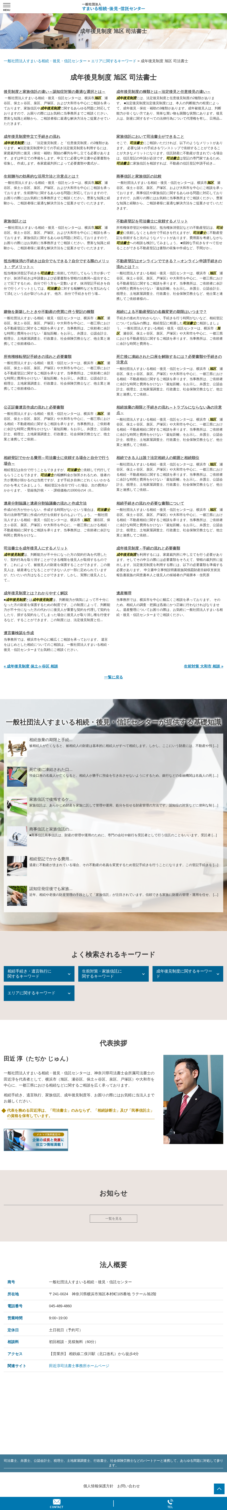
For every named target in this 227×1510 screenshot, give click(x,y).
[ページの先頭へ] (219, 1489)
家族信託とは (15, 221)
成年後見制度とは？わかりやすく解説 (36, 593)
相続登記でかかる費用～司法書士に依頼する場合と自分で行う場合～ (56, 461)
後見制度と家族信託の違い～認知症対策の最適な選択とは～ (55, 92)
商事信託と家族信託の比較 (139, 176)
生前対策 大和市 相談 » (203, 666)
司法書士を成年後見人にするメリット (36, 548)
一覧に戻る (113, 677)
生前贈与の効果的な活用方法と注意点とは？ (41, 176)
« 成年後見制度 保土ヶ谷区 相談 (31, 666)
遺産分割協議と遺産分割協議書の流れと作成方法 (45, 503)
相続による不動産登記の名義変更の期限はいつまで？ (161, 312)
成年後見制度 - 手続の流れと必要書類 (148, 548)
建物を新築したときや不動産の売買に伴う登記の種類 (49, 312)
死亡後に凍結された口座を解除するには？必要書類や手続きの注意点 (169, 360)
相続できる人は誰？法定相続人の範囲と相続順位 (157, 458)
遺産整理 (123, 593)
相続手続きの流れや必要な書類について (150, 503)
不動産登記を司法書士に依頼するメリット (152, 221)
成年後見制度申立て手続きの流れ (32, 136)
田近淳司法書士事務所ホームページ (79, 1366)
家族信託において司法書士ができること (150, 136)
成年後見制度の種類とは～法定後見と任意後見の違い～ (163, 92)
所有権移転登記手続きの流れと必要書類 (38, 357)
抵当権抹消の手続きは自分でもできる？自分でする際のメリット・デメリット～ (56, 264)
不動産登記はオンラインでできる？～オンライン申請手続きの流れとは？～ (169, 264)
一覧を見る (113, 1218)
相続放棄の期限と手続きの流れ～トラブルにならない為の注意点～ (169, 410)
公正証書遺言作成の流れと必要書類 (34, 407)
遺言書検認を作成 (19, 633)
